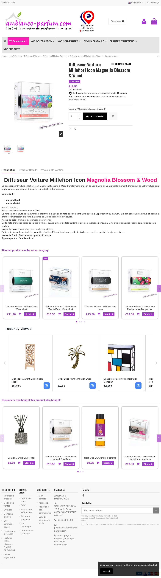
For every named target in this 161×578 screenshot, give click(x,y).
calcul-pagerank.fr (9, 556)
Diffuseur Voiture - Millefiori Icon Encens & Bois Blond (61, 457)
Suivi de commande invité (44, 520)
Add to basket (97, 116)
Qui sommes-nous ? (8, 523)
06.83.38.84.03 (65, 520)
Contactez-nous (8, 3)
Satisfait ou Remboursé (26, 511)
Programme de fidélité (9, 532)
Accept (106, 571)
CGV (23, 505)
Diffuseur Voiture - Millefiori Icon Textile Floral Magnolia (139, 457)
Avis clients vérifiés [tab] (52, 170)
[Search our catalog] (123, 21)
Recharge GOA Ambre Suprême (100, 458)
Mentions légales (8, 515)
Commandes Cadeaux (27, 532)
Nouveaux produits (9, 497)
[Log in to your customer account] (144, 21)
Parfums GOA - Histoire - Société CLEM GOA (9, 544)
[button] (18, 41)
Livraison (8, 509)
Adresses (43, 503)
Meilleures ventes (9, 504)
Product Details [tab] (28, 170)
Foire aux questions (25, 518)
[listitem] (30, 363)
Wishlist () (154, 3)
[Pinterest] (75, 129)
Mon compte (42, 497)
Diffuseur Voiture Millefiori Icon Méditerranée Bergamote (140, 307)
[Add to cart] (47, 385)
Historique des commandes (45, 509)
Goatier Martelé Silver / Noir (21, 458)
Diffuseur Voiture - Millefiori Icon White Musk (21, 307)
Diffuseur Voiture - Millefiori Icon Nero (100, 307)
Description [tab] (9, 170)
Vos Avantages (26, 525)
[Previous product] (158, 56)
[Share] (70, 129)
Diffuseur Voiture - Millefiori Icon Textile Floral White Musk (61, 307)
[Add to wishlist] (113, 116)
